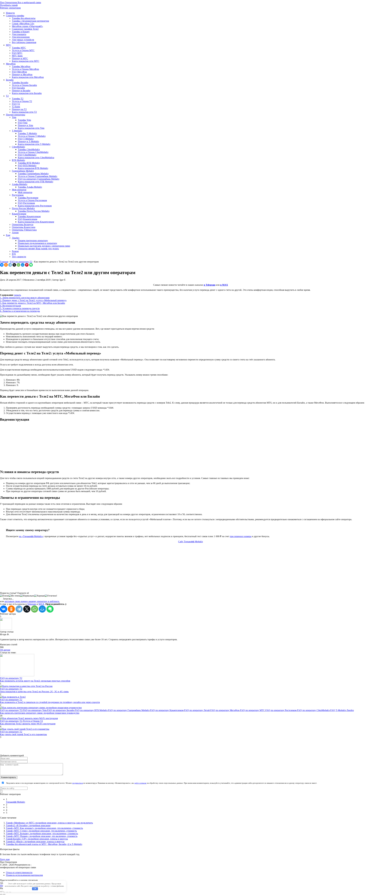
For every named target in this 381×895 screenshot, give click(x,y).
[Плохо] (4, 595)
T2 (7, 96)
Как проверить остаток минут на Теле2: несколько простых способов (35, 681)
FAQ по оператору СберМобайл (313, 710)
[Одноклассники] (6, 265)
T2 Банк (16, 106)
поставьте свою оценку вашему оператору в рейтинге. (32, 601)
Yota (14, 117)
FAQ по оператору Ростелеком (280, 710)
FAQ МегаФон (19, 72)
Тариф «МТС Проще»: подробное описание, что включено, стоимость (41, 836)
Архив (15, 232)
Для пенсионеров (21, 37)
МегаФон (11, 63)
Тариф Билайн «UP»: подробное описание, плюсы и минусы (37, 839)
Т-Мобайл (17, 130)
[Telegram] (10, 265)
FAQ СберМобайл (27, 155)
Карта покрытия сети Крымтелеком (36, 222)
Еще (8, 235)
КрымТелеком (19, 213)
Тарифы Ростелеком (28, 197)
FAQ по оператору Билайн (60, 710)
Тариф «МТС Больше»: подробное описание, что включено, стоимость (42, 833)
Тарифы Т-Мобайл (27, 133)
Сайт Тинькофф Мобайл (190, 541)
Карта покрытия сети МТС (25, 61)
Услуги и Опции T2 (22, 101)
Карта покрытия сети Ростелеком (35, 205)
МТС (8, 45)
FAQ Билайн (18, 88)
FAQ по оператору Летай (197, 710)
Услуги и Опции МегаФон (25, 69)
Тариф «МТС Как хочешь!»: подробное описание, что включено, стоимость (44, 828)
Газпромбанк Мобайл (23, 171)
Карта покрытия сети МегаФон (28, 77)
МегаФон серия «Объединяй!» (27, 26)
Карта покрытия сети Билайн (27, 93)
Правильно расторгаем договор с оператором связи (44, 246)
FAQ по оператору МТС (252, 710)
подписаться (77, 783)
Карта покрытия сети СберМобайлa (36, 157)
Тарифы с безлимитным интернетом (30, 21)
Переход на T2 (19, 109)
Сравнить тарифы (15, 15)
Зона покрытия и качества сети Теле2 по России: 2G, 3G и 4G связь (34, 691)
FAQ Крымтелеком (27, 219)
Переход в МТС (20, 58)
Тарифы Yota (24, 120)
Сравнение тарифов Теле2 (25, 29)
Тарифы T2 (17, 98)
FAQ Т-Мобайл (25, 138)
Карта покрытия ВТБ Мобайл (33, 168)
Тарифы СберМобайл (29, 149)
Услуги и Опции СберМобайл (33, 152)
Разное (15, 251)
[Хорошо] (39, 595)
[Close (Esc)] (1, 891)
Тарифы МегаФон (21, 66)
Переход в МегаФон (22, 74)
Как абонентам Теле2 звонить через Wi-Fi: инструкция (27, 723)
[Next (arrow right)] (4, 894)
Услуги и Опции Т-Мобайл (32, 136)
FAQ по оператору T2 (11, 678)
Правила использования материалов (24, 875)
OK (35, 889)
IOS (14, 254)
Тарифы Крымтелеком (29, 216)
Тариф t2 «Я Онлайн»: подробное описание (28, 825)
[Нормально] (27, 595)
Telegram (31, 604)
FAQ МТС (17, 53)
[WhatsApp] (18, 265)
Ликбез (15, 238)
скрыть (17, 295)
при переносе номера (240, 536)
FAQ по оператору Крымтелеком (167, 710)
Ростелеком (18, 195)
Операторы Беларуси (22, 224)
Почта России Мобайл (23, 208)
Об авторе (5, 650)
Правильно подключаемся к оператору (37, 243)
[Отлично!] (51, 595)
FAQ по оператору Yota (35, 710)
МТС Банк (17, 55)
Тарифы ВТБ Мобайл (29, 163)
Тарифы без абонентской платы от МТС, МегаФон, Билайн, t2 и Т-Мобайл (44, 844)
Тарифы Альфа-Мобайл (30, 187)
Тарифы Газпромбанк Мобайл (33, 173)
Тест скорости (19, 256)
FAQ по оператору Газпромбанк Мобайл (38, 179)
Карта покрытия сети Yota (31, 128)
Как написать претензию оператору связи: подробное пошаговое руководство (39, 713)
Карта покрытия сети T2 (24, 112)
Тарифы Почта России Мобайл (33, 211)
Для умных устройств (23, 39)
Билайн (10, 80)
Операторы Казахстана (23, 227)
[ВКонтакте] (2, 265)
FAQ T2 (16, 104)
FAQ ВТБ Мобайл (27, 165)
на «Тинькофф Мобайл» (31, 536)
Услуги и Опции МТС (23, 50)
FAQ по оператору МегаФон (224, 710)
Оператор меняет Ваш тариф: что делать (38, 248)
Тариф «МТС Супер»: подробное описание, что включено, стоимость (41, 831)
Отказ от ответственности (19, 872)
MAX (41, 604)
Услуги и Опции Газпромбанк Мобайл (37, 176)
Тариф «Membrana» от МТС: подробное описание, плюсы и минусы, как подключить (49, 822)
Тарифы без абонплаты (23, 18)
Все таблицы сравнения (24, 42)
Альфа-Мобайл (19, 184)
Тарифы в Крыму (21, 31)
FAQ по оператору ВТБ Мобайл (91, 710)
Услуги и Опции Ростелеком (32, 200)
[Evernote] (31, 265)
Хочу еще (5, 859)
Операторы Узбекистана (24, 230)
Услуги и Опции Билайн (24, 85)
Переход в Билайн (21, 90)
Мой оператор (19, 189)
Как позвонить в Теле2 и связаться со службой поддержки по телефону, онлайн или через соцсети (50, 702)
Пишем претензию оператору (33, 240)
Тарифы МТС (19, 47)
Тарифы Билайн (20, 82)
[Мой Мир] (22, 265)
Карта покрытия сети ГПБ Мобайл (35, 181)
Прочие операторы (15, 114)
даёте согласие (140, 783)
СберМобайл (18, 147)
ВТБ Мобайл (18, 160)
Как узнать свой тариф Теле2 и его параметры (23, 734)
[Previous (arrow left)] (1, 894)
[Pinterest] (27, 265)
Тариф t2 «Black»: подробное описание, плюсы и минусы (35, 841)
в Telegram (209, 285)
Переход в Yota (25, 125)
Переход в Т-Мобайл (28, 141)
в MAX (224, 285)
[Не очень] (14, 595)
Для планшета (19, 34)
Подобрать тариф (9, 5)
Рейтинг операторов (10, 8)
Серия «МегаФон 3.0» (23, 23)
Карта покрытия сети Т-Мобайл (34, 144)
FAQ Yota (22, 122)
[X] (14, 265)
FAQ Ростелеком (26, 203)
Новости (10, 13)
